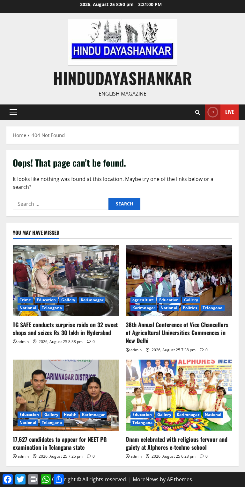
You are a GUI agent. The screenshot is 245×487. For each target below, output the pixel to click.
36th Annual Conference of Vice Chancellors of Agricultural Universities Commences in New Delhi (177, 332)
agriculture (143, 300)
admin (23, 341)
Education (46, 300)
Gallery (68, 300)
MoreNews (146, 479)
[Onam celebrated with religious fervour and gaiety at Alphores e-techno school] (179, 395)
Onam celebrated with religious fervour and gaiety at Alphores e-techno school (176, 443)
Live (229, 112)
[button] (13, 112)
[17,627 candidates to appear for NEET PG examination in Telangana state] (66, 395)
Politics (190, 308)
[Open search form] (197, 112)
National (27, 308)
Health (70, 414)
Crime (25, 300)
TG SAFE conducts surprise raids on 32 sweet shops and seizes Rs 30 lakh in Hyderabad (65, 328)
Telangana (52, 308)
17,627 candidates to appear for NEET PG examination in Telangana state (60, 443)
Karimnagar (92, 300)
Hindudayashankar (122, 78)
